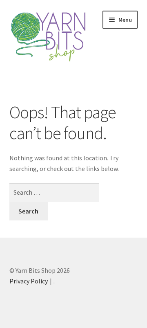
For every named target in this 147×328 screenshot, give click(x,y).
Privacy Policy (28, 281)
